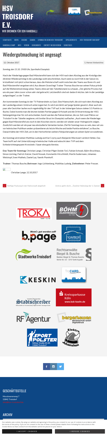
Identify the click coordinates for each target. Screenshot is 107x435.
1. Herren (88, 62)
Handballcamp (9, 45)
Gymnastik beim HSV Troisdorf (50, 39)
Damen (32, 39)
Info (19, 45)
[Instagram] (53, 366)
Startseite (7, 39)
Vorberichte (98, 62)
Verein (26, 45)
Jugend (24, 39)
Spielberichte (71, 39)
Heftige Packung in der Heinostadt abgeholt (24, 186)
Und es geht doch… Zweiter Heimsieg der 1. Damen (79, 186)
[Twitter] (60, 366)
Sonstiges (68, 45)
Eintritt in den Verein (52, 45)
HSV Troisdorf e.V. (17, 16)
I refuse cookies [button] (80, 431)
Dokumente (36, 45)
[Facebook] (46, 366)
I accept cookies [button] (27, 431)
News (16, 39)
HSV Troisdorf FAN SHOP (89, 39)
